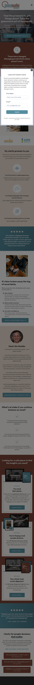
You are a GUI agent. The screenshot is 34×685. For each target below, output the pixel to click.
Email (8, 102)
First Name (9, 93)
